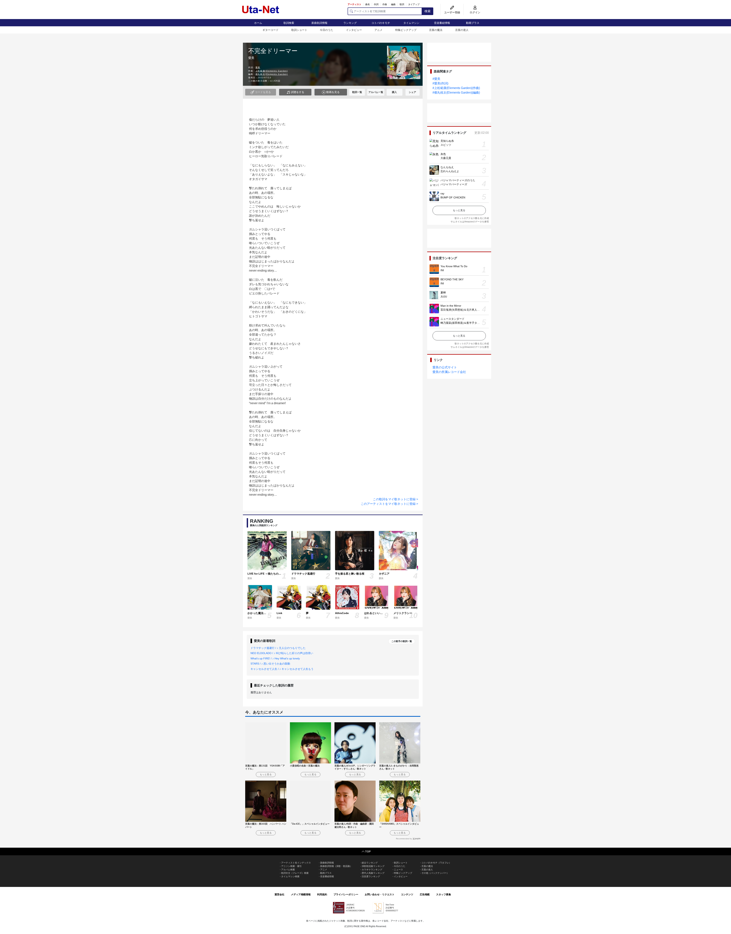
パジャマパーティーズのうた (458, 180)
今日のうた (326, 29)
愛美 (257, 67)
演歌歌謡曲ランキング (373, 866)
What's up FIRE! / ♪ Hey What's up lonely (275, 658)
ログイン (475, 12)
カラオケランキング (372, 869)
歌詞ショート (299, 29)
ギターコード (271, 29)
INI (442, 270)
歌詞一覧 (357, 92)
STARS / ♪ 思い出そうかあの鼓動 (270, 663)
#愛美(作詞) (440, 83)
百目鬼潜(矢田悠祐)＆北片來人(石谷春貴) (465, 309)
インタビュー (354, 29)
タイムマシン (411, 22)
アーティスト (354, 4)
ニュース (398, 869)
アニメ (378, 29)
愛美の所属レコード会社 (449, 372)
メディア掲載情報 (301, 894)
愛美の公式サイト (445, 367)
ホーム (258, 22)
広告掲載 (425, 894)
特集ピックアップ (406, 29)
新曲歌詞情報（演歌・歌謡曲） (336, 866)
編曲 (393, 4)
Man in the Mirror (451, 305)
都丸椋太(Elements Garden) (271, 74)
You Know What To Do (454, 266)
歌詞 (402, 4)
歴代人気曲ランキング (373, 873)
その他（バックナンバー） (435, 873)
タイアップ (414, 4)
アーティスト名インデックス (296, 862)
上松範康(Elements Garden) (271, 71)
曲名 (367, 4)
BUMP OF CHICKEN (453, 197)
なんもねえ (447, 167)
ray (442, 193)
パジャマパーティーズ (454, 184)
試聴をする (297, 92)
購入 (394, 92)
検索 (428, 11)
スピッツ (446, 144)
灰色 (443, 154)
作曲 (384, 4)
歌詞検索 (288, 22)
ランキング (350, 22)
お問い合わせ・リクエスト (379, 894)
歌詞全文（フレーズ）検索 (295, 873)
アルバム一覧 (375, 92)
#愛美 (436, 78)
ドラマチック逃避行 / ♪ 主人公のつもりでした (278, 647)
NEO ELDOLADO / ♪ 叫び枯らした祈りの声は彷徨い (282, 653)
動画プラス (472, 22)
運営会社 (279, 894)
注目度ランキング (371, 876)
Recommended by (404, 839)
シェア (412, 92)
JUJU (444, 296)
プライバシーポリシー (346, 894)
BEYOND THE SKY (452, 279)
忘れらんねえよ (450, 171)
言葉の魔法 (435, 29)
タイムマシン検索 (290, 876)
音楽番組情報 (442, 22)
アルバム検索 (288, 869)
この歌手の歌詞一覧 (401, 641)
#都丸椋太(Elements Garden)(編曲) (456, 92)
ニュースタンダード (452, 318)
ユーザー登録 (452, 12)
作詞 (376, 4)
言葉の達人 (461, 29)
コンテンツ (407, 894)
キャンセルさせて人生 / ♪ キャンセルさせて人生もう (282, 668)
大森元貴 (446, 158)
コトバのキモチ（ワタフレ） (436, 862)
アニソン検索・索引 (291, 866)
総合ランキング (370, 862)
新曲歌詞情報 (319, 22)
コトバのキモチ (380, 22)
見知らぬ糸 (447, 140)
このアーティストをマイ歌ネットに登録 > (389, 503)
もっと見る (459, 210)
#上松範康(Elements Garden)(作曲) (456, 88)
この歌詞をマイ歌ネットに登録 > (395, 499)
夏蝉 (443, 292)
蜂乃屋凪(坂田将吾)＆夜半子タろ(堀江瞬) (465, 322)
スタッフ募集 (443, 894)
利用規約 (322, 894)
